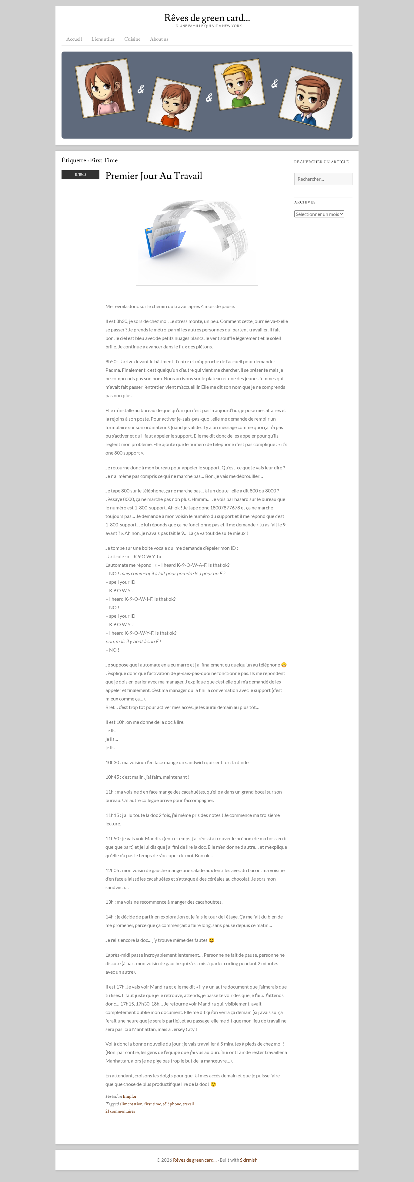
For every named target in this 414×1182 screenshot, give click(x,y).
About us (159, 39)
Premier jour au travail (153, 176)
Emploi (129, 1096)
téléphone (172, 1104)
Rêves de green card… (207, 18)
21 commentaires (120, 1111)
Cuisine (132, 39)
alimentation (131, 1104)
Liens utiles (103, 39)
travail (188, 1104)
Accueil (74, 39)
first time (152, 1104)
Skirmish (248, 1160)
